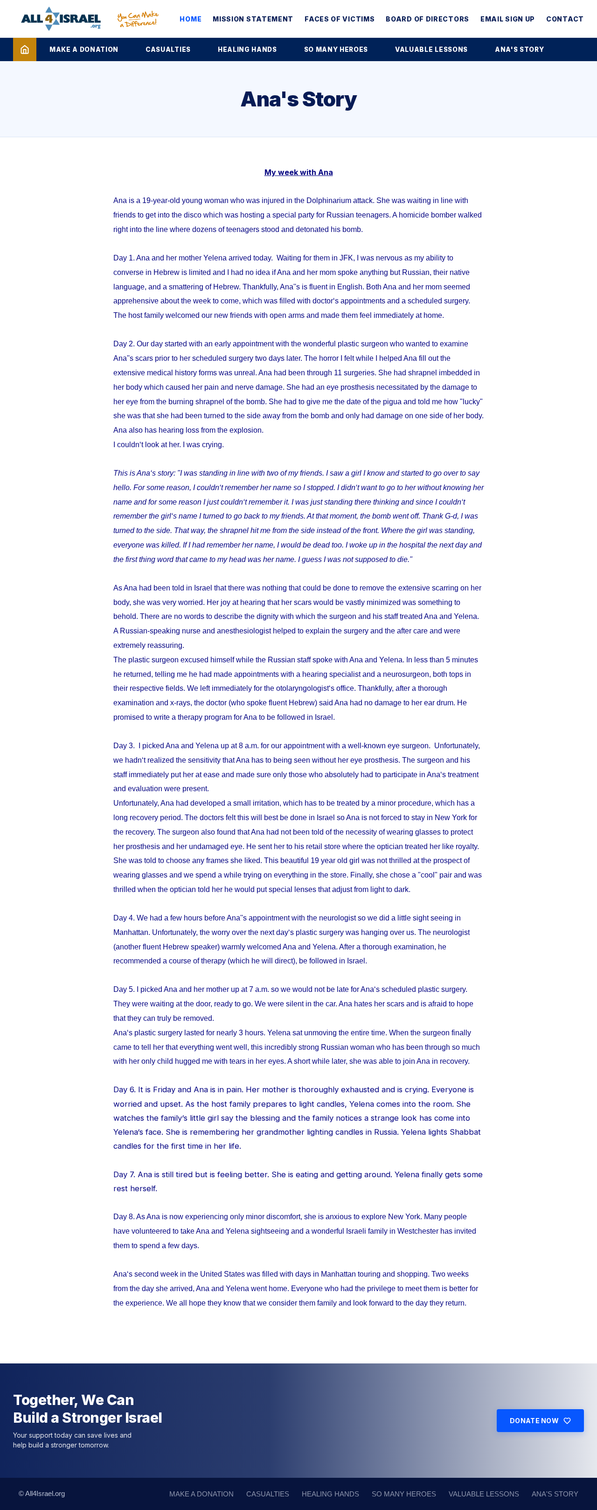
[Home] (24, 49)
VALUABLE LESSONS (431, 49)
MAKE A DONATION (83, 49)
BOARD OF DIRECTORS (427, 19)
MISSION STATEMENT (253, 19)
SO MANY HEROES (336, 49)
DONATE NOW (534, 1421)
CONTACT (565, 19)
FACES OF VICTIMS (340, 19)
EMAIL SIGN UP (507, 19)
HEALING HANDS (247, 49)
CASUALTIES (168, 49)
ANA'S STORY (519, 49)
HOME (190, 19)
